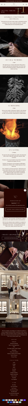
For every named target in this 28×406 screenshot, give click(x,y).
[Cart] (26, 4)
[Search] (4, 4)
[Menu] (1, 4)
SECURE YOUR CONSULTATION (15, 209)
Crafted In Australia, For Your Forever (14, 1)
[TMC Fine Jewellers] (14, 4)
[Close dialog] (25, 190)
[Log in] (23, 4)
